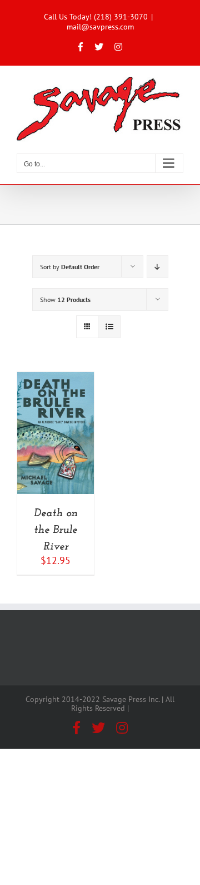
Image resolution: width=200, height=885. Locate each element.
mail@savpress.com (100, 27)
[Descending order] (157, 266)
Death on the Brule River (56, 530)
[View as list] (109, 327)
